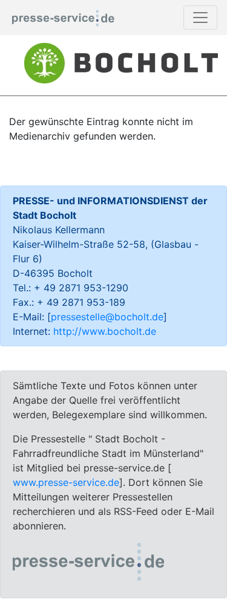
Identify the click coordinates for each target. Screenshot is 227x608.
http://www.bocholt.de (104, 331)
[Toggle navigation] (200, 17)
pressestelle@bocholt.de (107, 317)
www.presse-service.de (66, 482)
